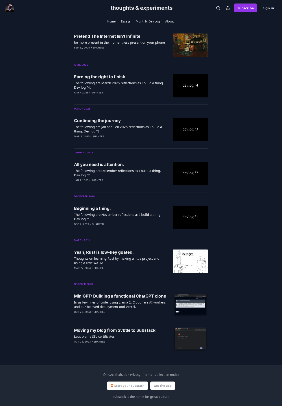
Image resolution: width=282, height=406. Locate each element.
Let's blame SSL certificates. (94, 336)
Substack (119, 397)
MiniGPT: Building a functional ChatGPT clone (120, 296)
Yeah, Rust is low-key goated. (104, 252)
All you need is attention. (99, 164)
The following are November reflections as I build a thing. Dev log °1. (117, 216)
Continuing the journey (97, 120)
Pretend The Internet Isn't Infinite (107, 36)
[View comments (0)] (108, 273)
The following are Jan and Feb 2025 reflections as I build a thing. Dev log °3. (118, 129)
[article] (141, 45)
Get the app (163, 386)
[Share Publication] (227, 8)
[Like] (77, 186)
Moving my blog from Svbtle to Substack (115, 330)
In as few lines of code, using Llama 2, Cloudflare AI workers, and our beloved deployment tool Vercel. (120, 304)
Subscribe (245, 8)
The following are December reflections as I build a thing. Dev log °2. (117, 172)
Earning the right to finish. (100, 76)
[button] (111, 21)
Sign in (268, 8)
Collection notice (167, 374)
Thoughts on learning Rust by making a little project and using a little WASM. (116, 260)
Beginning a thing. (92, 208)
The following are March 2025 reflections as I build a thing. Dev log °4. (119, 85)
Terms (147, 374)
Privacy (135, 374)
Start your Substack (129, 386)
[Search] (218, 8)
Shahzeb (98, 47)
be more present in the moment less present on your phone (119, 42)
